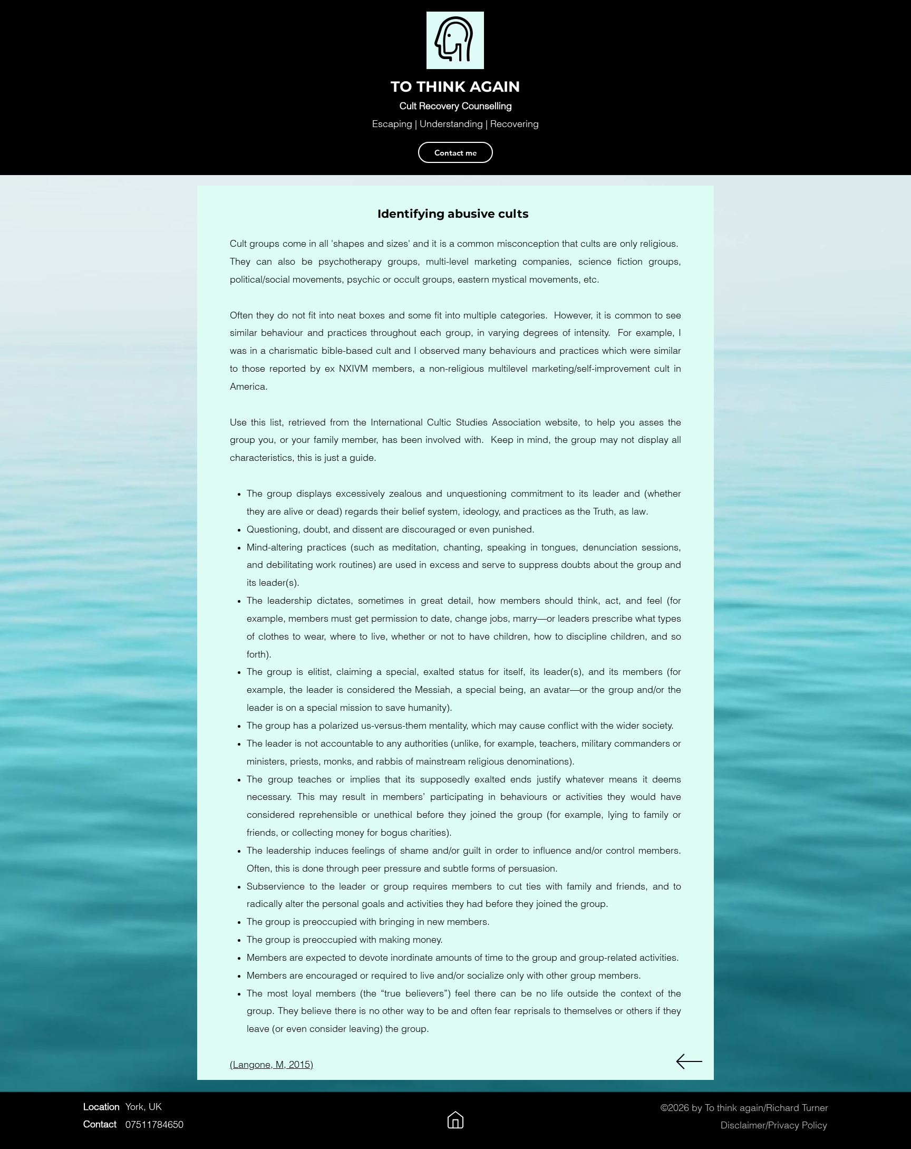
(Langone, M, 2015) (271, 1064)
